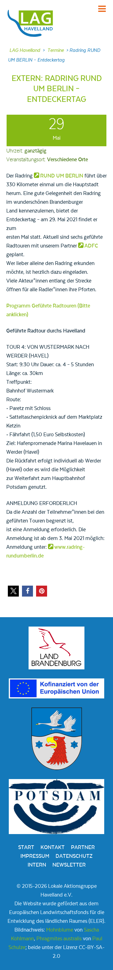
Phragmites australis (59, 939)
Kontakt (52, 847)
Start (26, 847)
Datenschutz (74, 856)
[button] (13, 591)
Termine (55, 50)
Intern (37, 865)
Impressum (34, 856)
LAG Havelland (24, 50)
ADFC (91, 246)
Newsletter (69, 865)
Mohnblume (59, 930)
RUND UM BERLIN (61, 176)
